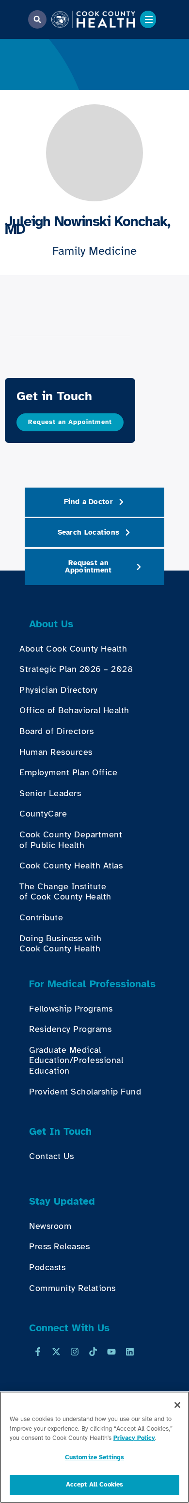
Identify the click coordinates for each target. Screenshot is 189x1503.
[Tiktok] (93, 1351)
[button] (37, 19)
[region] (94, 1447)
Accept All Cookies (94, 1484)
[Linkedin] (130, 1351)
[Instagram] (74, 1351)
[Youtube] (111, 1351)
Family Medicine (94, 251)
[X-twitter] (56, 1351)
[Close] (177, 1405)
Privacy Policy (134, 1438)
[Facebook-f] (38, 1351)
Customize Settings (94, 1457)
